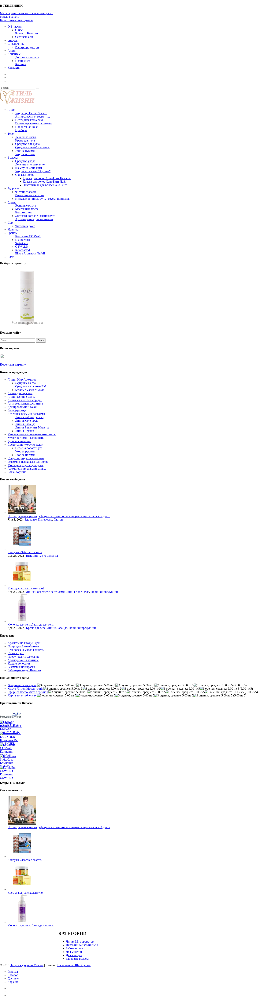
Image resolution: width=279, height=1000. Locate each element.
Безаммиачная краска (21, 667)
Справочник (16, 43)
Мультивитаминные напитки (26, 437)
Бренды (12, 232)
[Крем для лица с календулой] (22, 585)
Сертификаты (24, 36)
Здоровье (13, 188)
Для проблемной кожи (22, 407)
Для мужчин (74, 951)
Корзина (20, 64)
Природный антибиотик (23, 646)
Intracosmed (22, 250)
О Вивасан (15, 26)
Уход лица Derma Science (31, 113)
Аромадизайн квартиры (23, 660)
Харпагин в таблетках (22, 695)
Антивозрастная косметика (32, 116)
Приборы (21, 130)
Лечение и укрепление (30, 164)
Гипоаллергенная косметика (33, 123)
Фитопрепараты (25, 191)
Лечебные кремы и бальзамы (26, 413)
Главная (13, 971)
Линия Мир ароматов (80, 941)
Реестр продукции (27, 47)
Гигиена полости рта (28, 448)
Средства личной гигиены (32, 147)
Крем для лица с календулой (26, 588)
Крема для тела (25, 140)
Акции (12, 50)
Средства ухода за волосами (26, 458)
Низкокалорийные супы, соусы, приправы (42, 198)
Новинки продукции (104, 591)
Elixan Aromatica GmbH (30, 253)
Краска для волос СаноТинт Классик (47, 178)
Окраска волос (24, 174)
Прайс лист (22, 60)
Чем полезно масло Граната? (26, 649)
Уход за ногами (25, 154)
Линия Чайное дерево (29, 417)
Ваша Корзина (17, 472)
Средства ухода (25, 161)
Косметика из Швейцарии (74, 965)
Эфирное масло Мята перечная (28, 692)
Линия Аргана (24, 430)
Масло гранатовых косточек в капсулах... (26, 13)
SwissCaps (21, 243)
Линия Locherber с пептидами (45, 591)
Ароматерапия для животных (34, 219)
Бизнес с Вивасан (26, 33)
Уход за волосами (19, 663)
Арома (12, 202)
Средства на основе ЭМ (30, 386)
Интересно (45, 519)
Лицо (11, 109)
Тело (11, 133)
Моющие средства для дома (25, 465)
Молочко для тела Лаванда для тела (31, 624)
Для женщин (74, 955)
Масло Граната (9, 16)
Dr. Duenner (22, 239)
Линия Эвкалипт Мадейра (32, 427)
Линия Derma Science (21, 396)
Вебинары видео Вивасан (24, 670)
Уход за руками (25, 150)
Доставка (14, 978)
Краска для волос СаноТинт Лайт (44, 181)
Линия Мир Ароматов (22, 379)
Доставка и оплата (27, 57)
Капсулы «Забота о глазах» (25, 552)
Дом (10, 222)
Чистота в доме (25, 226)
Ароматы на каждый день (24, 643)
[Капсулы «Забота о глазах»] (22, 548)
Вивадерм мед (17, 410)
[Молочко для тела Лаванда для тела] (22, 621)
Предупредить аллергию (23, 656)
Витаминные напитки (29, 195)
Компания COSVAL (28, 236)
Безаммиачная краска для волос (28, 461)
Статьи (58, 519)
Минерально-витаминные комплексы (32, 434)
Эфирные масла (25, 205)
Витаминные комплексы (42, 555)
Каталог (13, 975)
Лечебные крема (25, 137)
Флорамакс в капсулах (22, 685)
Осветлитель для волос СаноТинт (45, 185)
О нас (19, 30)
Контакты (14, 67)
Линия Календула (26, 420)
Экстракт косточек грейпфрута (35, 215)
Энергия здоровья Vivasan (26, 965)
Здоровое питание (19, 441)
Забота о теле (74, 948)
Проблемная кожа (26, 126)
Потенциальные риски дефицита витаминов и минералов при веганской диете (59, 516)
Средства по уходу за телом (25, 444)
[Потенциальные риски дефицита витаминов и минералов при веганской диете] (22, 512)
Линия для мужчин (20, 393)
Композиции (23, 212)
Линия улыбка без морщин (25, 400)
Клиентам (14, 54)
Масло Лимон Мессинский (25, 688)
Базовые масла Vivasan (29, 389)
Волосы (13, 157)
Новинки (14, 229)
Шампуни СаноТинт (28, 167)
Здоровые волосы (77, 958)
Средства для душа (27, 143)
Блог (11, 256)
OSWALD (21, 246)
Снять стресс (16, 653)
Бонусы (12, 40)
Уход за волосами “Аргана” (32, 171)
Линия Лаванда (25, 424)
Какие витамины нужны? (16, 20)
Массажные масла (27, 209)
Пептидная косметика (29, 120)
